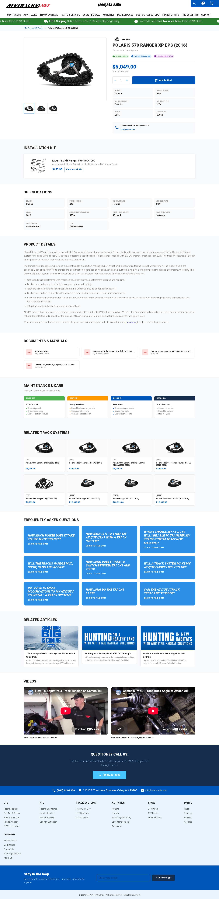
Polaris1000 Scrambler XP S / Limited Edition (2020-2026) (129, 464)
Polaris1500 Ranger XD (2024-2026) (41, 499)
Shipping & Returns (12, 853)
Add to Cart (165, 80)
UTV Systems (82, 813)
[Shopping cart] (212, 2)
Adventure (116, 826)
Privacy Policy (134, 895)
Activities (109, 15)
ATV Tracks (30, 15)
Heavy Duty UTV (83, 809)
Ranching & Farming (121, 817)
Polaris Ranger (10, 809)
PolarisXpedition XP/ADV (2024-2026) (172, 499)
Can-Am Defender (12, 813)
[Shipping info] (30, 21)
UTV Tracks (14, 15)
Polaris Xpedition (12, 817)
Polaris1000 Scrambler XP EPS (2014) (85, 463)
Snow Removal (91, 15)
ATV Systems (82, 817)
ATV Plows (153, 813)
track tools (131, 322)
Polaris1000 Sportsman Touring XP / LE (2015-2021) (173, 464)
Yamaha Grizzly (47, 817)
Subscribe (161, 878)
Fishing (115, 813)
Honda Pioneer (11, 822)
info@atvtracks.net (156, 790)
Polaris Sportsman (49, 809)
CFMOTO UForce (12, 826)
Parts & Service (70, 15)
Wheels (187, 817)
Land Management (120, 822)
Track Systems (49, 15)
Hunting (115, 809)
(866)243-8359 (109, 5)
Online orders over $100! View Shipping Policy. (69, 21)
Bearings (188, 813)
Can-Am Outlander (48, 822)
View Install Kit (74, 169)
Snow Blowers (155, 817)
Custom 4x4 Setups (147, 15)
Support (206, 15)
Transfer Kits (170, 15)
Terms (125, 895)
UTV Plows (153, 809)
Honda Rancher (47, 813)
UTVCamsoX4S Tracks (33, 28)
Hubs (186, 809)
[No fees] (120, 21)
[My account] (203, 3)
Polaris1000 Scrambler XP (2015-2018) (42, 463)
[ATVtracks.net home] (28, 8)
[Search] (194, 3)
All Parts (188, 822)
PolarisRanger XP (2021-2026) (126, 499)
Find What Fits (190, 15)
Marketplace (125, 15)
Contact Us (9, 849)
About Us (8, 858)
